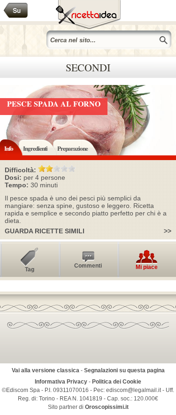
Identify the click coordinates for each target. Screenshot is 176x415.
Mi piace (147, 267)
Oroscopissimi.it (107, 407)
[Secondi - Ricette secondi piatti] (16, 10)
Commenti (88, 265)
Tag (29, 269)
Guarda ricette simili (44, 231)
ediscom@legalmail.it (133, 390)
